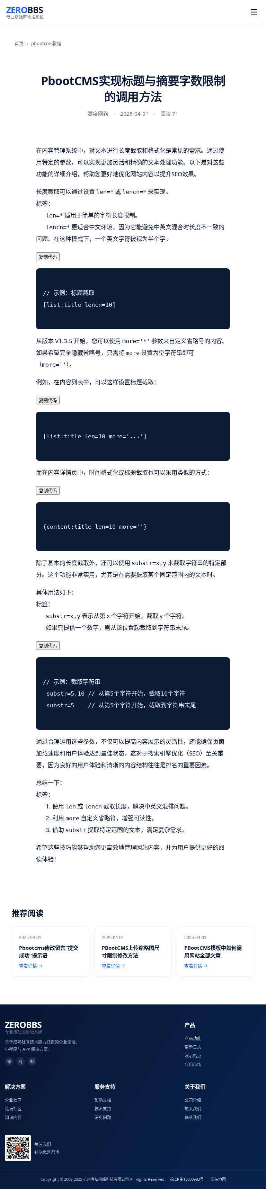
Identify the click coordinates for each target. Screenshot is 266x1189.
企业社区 (13, 1100)
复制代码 (48, 257)
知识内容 (13, 1117)
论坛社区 (13, 1109)
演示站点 (193, 1056)
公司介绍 (193, 1100)
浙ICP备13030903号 (186, 1179)
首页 (19, 43)
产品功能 (193, 1039)
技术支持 (103, 1109)
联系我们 (193, 1117)
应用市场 (193, 1064)
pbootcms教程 (46, 43)
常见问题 (103, 1117)
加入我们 (193, 1109)
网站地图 (218, 1179)
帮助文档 (103, 1100)
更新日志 (193, 1047)
